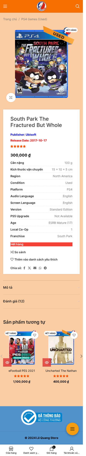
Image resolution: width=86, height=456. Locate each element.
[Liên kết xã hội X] (29, 265)
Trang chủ (10, 19)
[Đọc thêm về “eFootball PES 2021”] (7, 359)
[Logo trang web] (41, 6)
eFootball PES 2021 (22, 367)
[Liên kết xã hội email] (35, 265)
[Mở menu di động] (5, 6)
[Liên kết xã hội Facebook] (24, 265)
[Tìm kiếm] (77, 6)
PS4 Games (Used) (34, 19)
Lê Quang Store (47, 438)
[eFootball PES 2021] (21, 345)
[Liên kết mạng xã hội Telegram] (45, 265)
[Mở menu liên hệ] (72, 429)
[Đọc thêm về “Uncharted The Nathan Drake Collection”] (47, 359)
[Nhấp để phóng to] (11, 94)
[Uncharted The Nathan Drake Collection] (61, 345)
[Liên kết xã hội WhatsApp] (40, 265)
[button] (81, 353)
